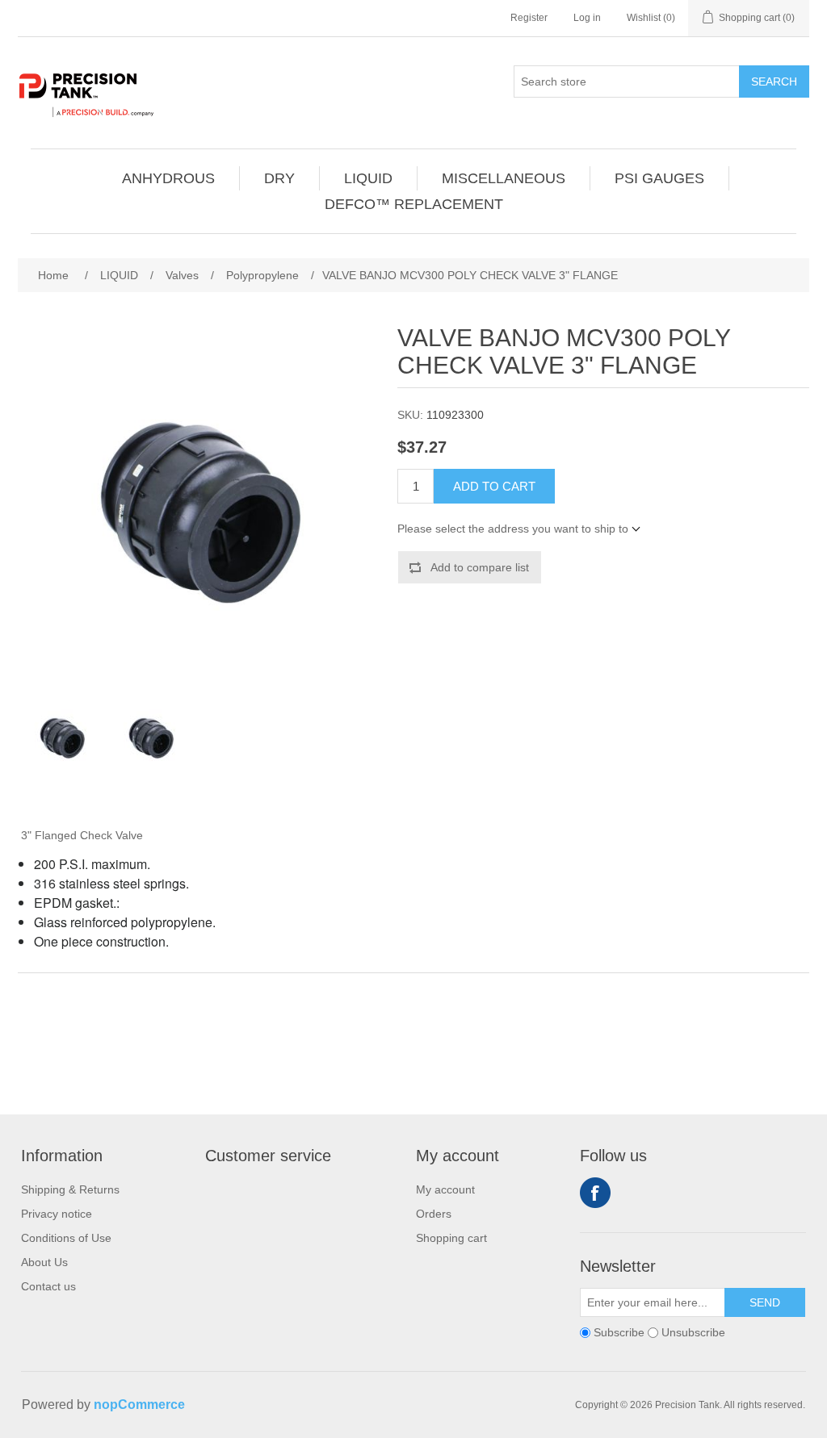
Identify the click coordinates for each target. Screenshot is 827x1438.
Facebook (595, 1192)
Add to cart (494, 486)
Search (774, 81)
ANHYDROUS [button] (168, 178)
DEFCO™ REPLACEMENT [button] (414, 204)
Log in (587, 17)
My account (445, 1189)
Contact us (48, 1286)
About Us (44, 1262)
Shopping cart (451, 1237)
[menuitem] (169, 178)
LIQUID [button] (368, 178)
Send (764, 1302)
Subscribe (619, 1332)
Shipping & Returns (70, 1189)
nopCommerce (139, 1404)
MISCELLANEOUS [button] (503, 178)
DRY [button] (279, 178)
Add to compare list (479, 567)
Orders (433, 1213)
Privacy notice (56, 1213)
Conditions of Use (66, 1237)
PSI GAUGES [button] (659, 178)
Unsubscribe (693, 1332)
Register (529, 17)
